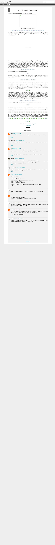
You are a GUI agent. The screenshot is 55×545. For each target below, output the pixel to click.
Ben (11, 133)
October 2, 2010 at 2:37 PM (20, 140)
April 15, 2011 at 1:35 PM (17, 209)
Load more (28, 241)
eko (11, 174)
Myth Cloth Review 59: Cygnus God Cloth (28, 10)
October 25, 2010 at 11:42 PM (20, 167)
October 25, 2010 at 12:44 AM (19, 158)
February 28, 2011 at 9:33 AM (20, 202)
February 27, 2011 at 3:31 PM (20, 189)
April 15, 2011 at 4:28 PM (20, 218)
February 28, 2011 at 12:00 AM (17, 195)
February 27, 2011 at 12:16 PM (17, 174)
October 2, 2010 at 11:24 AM (16, 133)
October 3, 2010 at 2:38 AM (16, 148)
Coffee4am (12, 158)
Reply (12, 137)
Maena (12, 209)
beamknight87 (33, 124)
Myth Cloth (29, 125)
